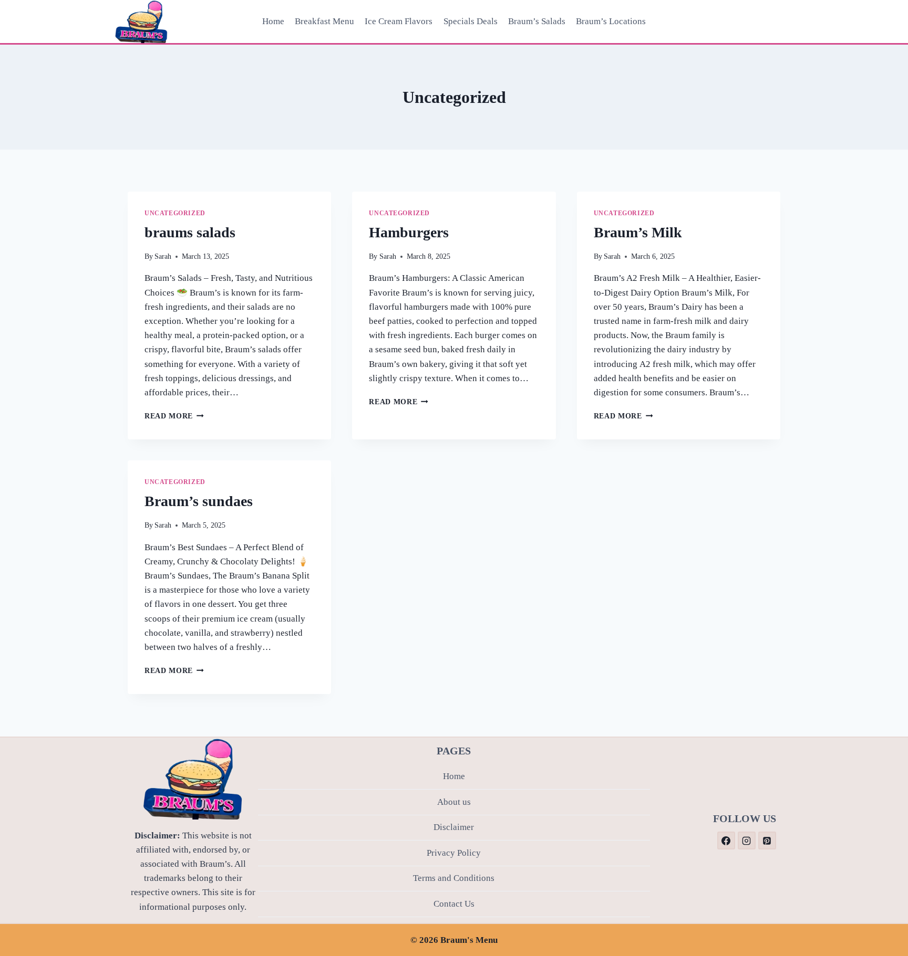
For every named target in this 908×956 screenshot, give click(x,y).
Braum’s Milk (638, 232)
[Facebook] (726, 840)
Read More (174, 416)
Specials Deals (470, 21)
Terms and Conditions (453, 878)
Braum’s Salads (536, 21)
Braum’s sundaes (199, 501)
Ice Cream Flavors (398, 21)
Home (273, 21)
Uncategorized (175, 213)
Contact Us (454, 904)
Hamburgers (409, 232)
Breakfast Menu (324, 21)
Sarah (162, 256)
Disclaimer (454, 827)
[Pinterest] (767, 840)
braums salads (190, 232)
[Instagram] (747, 840)
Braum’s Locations (611, 21)
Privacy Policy (454, 853)
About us (454, 802)
